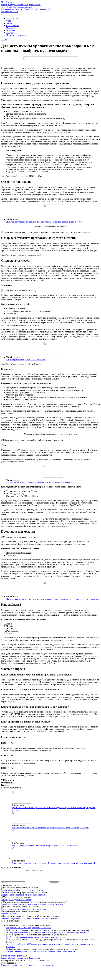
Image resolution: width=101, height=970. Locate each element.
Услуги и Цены (13, 18)
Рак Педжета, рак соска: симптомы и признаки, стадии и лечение (35, 937)
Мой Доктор (6, 2)
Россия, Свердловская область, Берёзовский (21, 4)
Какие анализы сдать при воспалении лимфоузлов (23, 909)
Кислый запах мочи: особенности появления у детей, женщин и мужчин (39, 482)
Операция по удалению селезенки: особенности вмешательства (29, 918)
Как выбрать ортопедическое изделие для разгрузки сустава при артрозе (44, 845)
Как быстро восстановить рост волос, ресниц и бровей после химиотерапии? (41, 951)
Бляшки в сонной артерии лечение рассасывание (23, 895)
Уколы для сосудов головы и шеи (16, 899)
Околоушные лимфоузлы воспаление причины (22, 890)
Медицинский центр (12, 956)
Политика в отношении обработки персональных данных (27, 965)
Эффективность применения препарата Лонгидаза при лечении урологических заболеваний (53, 863)
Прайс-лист (11, 30)
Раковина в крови (9, 914)
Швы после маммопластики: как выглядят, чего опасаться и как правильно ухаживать (50, 828)
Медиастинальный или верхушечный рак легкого (28, 928)
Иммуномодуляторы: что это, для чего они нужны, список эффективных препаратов (44, 222)
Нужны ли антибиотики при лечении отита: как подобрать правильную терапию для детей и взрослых (52, 599)
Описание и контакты (16, 35)
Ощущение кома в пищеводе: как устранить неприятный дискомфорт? (32, 904)
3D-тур (9, 33)
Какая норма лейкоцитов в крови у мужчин (26, 359)
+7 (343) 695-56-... (16, 7)
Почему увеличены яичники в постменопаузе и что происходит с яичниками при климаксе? (47, 932)
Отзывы (10, 28)
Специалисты (12, 25)
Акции (9, 23)
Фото (8, 21)
